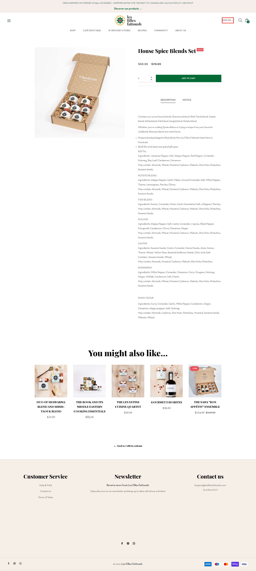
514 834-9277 (210, 490)
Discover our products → (128, 9)
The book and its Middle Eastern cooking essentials (89, 406)
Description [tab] (168, 100)
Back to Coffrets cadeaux (129, 446)
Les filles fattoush (132, 564)
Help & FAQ (45, 485)
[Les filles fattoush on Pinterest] (128, 543)
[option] (51, 397)
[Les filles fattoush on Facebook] (122, 543)
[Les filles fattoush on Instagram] (134, 543)
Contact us (45, 491)
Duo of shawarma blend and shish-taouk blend (51, 406)
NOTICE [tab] (187, 100)
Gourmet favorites (166, 402)
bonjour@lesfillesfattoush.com (210, 485)
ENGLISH (226, 20)
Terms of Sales (45, 497)
